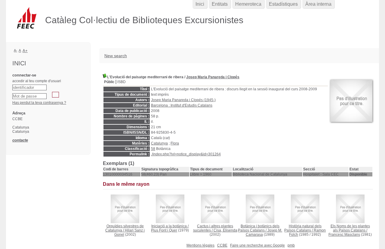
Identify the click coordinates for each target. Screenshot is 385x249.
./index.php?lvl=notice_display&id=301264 (186, 154)
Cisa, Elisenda (225, 230)
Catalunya (159, 143)
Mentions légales (200, 245)
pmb (291, 245)
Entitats (220, 4)
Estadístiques (283, 4)
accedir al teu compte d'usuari (36, 81)
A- (15, 50)
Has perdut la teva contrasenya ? (39, 103)
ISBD (121, 82)
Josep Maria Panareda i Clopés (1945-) (183, 100)
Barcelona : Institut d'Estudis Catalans (181, 105)
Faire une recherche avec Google (257, 245)
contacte (20, 140)
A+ (25, 50)
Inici (200, 4)
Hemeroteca (248, 4)
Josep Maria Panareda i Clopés (212, 77)
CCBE (222, 245)
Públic (109, 82)
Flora (175, 143)
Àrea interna (318, 4)
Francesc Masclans (344, 234)
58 (153, 149)
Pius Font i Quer (164, 230)
